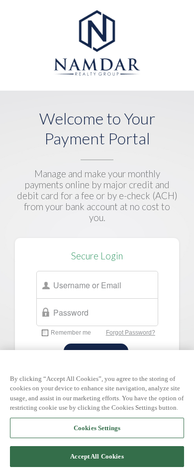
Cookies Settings (97, 428)
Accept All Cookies (96, 456)
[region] (97, 412)
